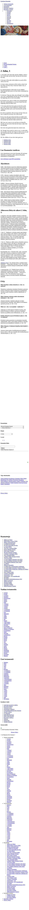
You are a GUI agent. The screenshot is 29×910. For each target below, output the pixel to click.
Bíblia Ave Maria (8, 540)
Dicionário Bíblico (8, 706)
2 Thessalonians (8, 680)
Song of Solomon (8, 627)
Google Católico (8, 712)
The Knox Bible (8, 558)
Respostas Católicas (8, 717)
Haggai (5, 653)
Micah (5, 647)
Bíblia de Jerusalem (9, 565)
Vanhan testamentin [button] (8, 4)
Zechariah (6, 654)
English (9, 13)
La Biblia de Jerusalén (9, 544)
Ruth (5, 602)
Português (9, 11)
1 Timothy (6, 682)
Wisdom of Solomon (9, 629)
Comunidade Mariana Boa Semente (12, 710)
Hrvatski (9, 20)
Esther (5, 618)
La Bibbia (6, 563)
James (5, 689)
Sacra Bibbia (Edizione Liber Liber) (13, 562)
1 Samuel (6, 604)
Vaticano (6, 719)
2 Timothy (6, 683)
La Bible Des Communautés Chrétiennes (14, 566)
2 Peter (5, 692)
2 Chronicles (7, 611)
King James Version (9, 551)
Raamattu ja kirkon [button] (8, 9)
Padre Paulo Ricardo (9, 716)
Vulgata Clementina (9, 573)
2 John (5, 694)
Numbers (6, 597)
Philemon (6, 686)
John (5, 666)
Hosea (5, 640)
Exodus (5, 594)
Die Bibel (6, 577)
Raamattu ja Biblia (8, 584)
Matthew (6, 662)
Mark (5, 663)
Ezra (5, 612)
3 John (5, 696)
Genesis (6, 592)
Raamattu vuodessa (8, 8)
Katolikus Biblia (8, 583)
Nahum (5, 649)
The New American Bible (10, 548)
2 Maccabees (7, 623)
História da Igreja (11, 894)
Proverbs (6, 625)
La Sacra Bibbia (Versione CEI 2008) (13, 561)
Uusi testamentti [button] (8, 5)
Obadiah (6, 644)
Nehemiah (6, 613)
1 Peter (5, 690)
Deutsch (9, 18)
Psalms (5, 620)
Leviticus (6, 595)
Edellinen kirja (7, 140)
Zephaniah (6, 651)
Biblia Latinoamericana (9, 542)
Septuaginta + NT (8, 575)
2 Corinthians (7, 672)
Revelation (6, 699)
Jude (5, 697)
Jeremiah (6, 633)
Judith (5, 616)
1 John (5, 693)
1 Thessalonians (8, 679)
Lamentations (7, 634)
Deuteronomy (7, 598)
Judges (5, 601)
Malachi (6, 656)
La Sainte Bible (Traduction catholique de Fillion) (16, 569)
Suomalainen (10, 23)
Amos (5, 643)
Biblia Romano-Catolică (10, 586)
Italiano (8, 15)
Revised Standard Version (10, 552)
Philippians (6, 676)
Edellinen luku (7, 141)
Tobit (5, 615)
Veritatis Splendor (8, 722)
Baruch (5, 636)
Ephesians (6, 675)
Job (4, 619)
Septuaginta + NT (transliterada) (12, 576)
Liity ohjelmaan (5, 159)
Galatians (6, 673)
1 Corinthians (7, 670)
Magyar (9, 22)
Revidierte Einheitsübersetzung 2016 (13, 579)
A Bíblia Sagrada (11, 896)
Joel (5, 642)
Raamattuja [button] (6, 6)
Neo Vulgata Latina (9, 572)
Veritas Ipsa (6, 720)
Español (9, 12)
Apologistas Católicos (9, 709)
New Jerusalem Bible (9, 555)
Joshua (5, 599)
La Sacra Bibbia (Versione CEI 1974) (13, 559)
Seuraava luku (7, 142)
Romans (6, 669)
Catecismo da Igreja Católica (11, 705)
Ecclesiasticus (7, 630)
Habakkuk (6, 650)
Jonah (5, 646)
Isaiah (5, 632)
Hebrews (6, 687)
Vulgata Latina (7, 570)
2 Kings (6, 608)
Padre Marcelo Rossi (9, 715)
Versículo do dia (8, 708)
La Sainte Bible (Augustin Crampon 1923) (14, 568)
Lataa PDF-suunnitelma (14, 159)
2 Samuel (6, 605)
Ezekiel (5, 637)
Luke (5, 665)
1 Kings (6, 606)
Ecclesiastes (7, 626)
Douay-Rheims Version (9, 549)
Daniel (5, 639)
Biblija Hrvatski (8, 582)
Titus (5, 685)
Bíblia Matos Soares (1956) (10, 541)
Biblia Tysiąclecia (8, 580)
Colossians (6, 678)
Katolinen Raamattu (5, 1)
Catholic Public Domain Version (12, 556)
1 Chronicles (7, 609)
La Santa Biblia (8, 547)
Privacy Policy (4, 493)
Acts (5, 668)
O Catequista (7, 713)
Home (5, 63)
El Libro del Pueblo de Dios (11, 545)
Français (9, 16)
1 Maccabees (7, 622)
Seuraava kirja (7, 144)
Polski (8, 19)
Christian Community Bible (10, 554)
